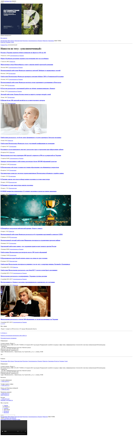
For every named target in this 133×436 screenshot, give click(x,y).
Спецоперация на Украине (35, 40)
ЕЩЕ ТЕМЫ (57, 40)
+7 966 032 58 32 (5, 389)
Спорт (12, 42)
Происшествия (18, 40)
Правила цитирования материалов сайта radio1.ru (14, 335)
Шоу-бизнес (11, 40)
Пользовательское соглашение (8, 338)
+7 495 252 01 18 (5, 399)
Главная (3, 45)
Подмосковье (4, 40)
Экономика (51, 40)
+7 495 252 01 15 (5, 385)
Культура (3, 42)
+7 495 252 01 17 (5, 381)
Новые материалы (6, 35)
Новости (7, 407)
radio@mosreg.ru (5, 395)
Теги (6, 45)
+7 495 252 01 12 (5, 393)
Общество (45, 40)
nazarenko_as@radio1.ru (7, 400)
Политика (25, 40)
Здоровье (8, 42)
